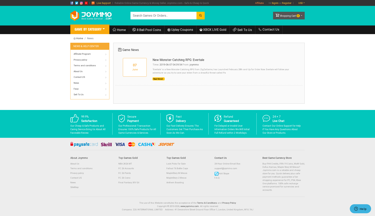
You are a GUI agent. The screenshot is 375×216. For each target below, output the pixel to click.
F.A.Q (217, 178)
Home (121, 30)
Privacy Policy (229, 203)
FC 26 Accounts (126, 168)
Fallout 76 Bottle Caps (177, 168)
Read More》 (158, 79)
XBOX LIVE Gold (214, 30)
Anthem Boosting (175, 182)
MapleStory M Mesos (176, 173)
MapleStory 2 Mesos (176, 178)
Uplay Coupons (182, 30)
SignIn (275, 3)
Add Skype (224, 173)
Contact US (76, 178)
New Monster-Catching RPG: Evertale (178, 60)
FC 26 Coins (124, 178)
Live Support (104, 3)
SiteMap (74, 187)
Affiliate (259, 3)
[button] (89, 29)
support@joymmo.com (225, 168)
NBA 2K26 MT (125, 163)
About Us (74, 163)
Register (286, 3)
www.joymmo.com (189, 206)
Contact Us (270, 29)
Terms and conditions (81, 168)
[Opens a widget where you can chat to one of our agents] (360, 209)
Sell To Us (244, 30)
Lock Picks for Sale (176, 163)
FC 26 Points (124, 173)
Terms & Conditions (207, 203)
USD (300, 3)
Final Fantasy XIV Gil (128, 182)
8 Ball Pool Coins (148, 30)
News (73, 182)
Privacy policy (77, 173)
